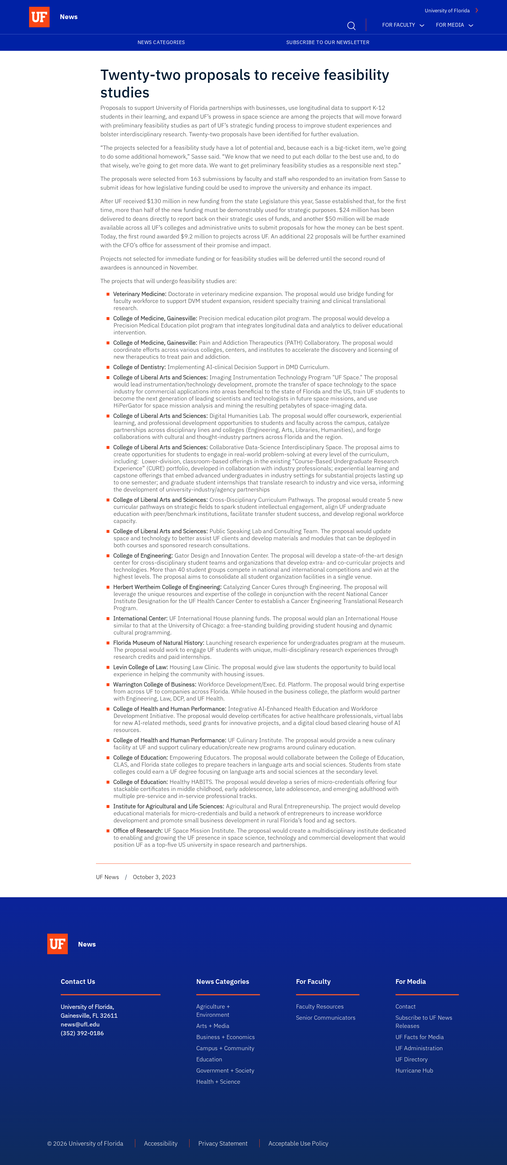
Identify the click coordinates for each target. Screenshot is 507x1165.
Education (209, 1059)
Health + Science (218, 1081)
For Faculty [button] (398, 24)
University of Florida (447, 10)
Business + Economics (225, 1037)
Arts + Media (212, 1026)
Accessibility (161, 1143)
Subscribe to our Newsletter (328, 42)
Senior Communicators (326, 1017)
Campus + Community (225, 1048)
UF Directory (412, 1059)
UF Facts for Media (420, 1037)
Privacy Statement (223, 1143)
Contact (406, 1006)
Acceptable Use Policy (298, 1143)
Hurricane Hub (414, 1070)
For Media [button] (450, 24)
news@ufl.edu (80, 1024)
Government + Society (225, 1070)
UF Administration (419, 1048)
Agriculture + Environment (213, 1010)
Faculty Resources (320, 1006)
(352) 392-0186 (82, 1033)
